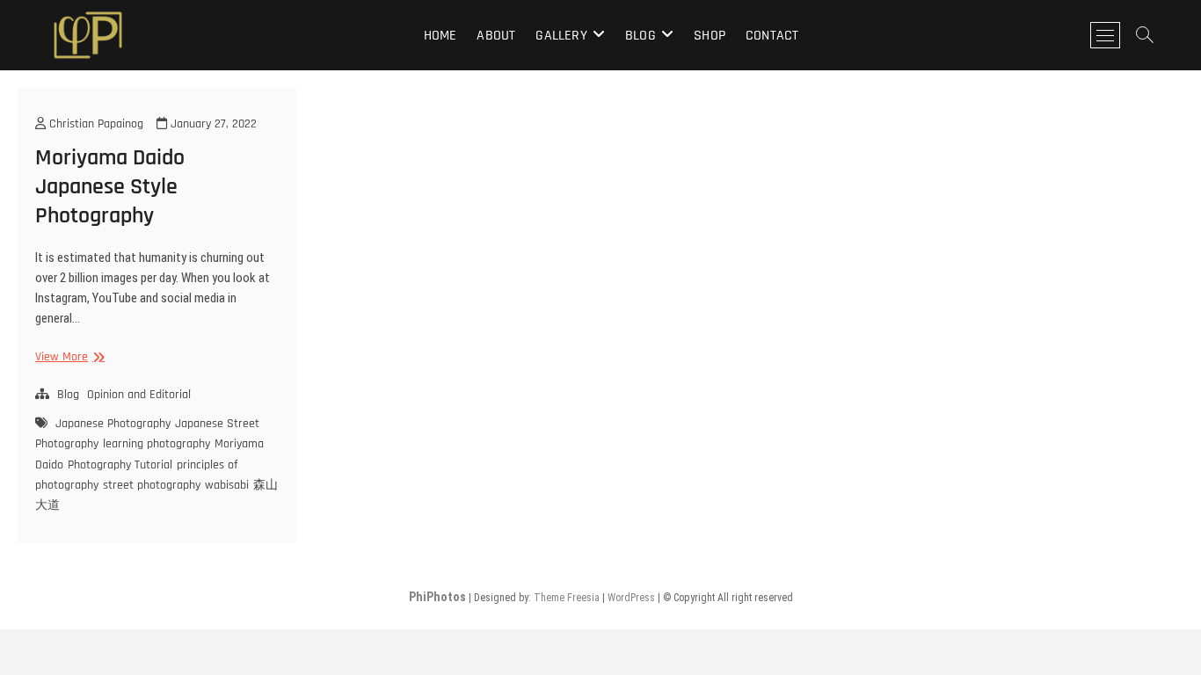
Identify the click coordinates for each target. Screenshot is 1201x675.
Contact (772, 35)
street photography (151, 485)
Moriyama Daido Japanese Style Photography (110, 186)
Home (440, 35)
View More (67, 357)
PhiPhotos (437, 597)
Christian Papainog (94, 124)
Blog (640, 35)
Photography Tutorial (120, 465)
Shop (709, 35)
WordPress (631, 598)
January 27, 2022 (212, 124)
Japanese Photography (113, 424)
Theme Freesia (567, 598)
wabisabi (227, 485)
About (496, 35)
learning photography (156, 444)
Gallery (560, 35)
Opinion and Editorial (139, 395)
